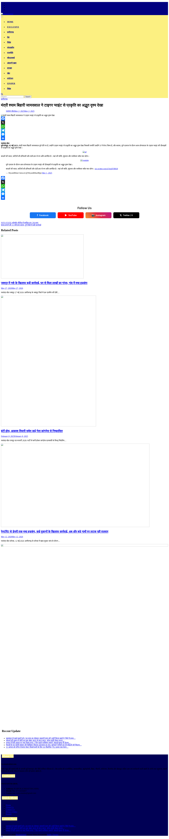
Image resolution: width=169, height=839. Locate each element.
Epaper (11, 83)
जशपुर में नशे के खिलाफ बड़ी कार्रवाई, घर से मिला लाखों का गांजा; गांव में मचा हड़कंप (44, 283)
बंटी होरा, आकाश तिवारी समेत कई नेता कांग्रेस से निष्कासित (32, 431)
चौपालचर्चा (11, 58)
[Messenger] (84, 134)
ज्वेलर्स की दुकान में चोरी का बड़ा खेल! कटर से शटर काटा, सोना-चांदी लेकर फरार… (35, 740)
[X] (84, 122)
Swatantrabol (21, 835)
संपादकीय (10, 47)
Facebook (42, 215)
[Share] (84, 138)
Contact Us (10, 809)
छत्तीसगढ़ (10, 32)
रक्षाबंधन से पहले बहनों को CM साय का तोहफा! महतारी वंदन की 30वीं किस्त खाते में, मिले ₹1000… (41, 738)
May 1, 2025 (47, 173)
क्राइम (9, 68)
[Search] (2, 94)
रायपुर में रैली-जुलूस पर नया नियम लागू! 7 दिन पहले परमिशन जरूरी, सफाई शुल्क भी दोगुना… (38, 743)
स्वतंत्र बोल (10, 111)
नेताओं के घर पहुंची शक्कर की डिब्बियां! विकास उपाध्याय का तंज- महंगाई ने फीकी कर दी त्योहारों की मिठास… (44, 745)
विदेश (9, 42)
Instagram (98, 215)
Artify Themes (52, 835)
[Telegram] (84, 130)
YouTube (71, 215)
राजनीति (10, 53)
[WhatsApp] (84, 126)
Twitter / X (126, 215)
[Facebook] (84, 118)
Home (10, 22)
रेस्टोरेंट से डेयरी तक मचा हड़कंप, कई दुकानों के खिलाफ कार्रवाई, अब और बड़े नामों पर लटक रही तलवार (54, 531)
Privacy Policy (11, 812)
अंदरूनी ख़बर (11, 63)
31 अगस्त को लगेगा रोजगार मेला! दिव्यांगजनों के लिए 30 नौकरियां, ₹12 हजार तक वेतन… (37, 747)
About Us (10, 807)
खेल (8, 73)
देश (8, 37)
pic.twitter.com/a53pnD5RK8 (106, 169)
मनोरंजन (10, 78)
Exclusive (13, 27)
